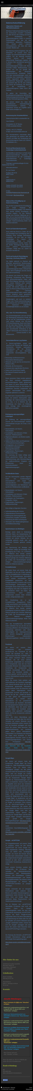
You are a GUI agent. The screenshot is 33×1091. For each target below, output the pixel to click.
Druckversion (6, 1087)
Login (30, 1087)
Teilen (5, 1080)
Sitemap (13, 1087)
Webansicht (29, 1089)
